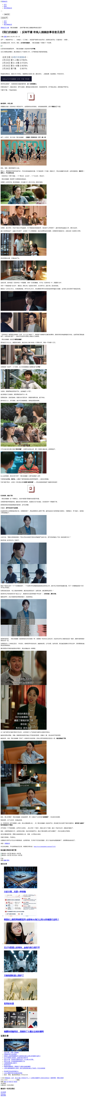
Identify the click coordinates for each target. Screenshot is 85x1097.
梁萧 (5, 36)
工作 (7, 1081)
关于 (5, 4)
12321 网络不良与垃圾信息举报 (13, 1073)
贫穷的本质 (9, 1003)
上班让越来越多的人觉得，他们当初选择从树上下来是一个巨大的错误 (24, 1068)
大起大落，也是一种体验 (15, 891)
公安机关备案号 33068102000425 (40, 1078)
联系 (5, 6)
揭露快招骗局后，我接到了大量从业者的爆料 (24, 1031)
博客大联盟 (60, 1078)
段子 (12, 1081)
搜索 (18, 1079)
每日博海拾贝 (8, 8)
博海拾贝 (3, 27)
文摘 (7, 27)
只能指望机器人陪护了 (14, 975)
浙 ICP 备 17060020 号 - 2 (22, 1078)
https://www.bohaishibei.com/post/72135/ (45, 846)
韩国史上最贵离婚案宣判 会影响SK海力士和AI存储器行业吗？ (31, 919)
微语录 (15, 1081)
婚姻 (5, 860)
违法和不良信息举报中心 (11, 1071)
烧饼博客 (53, 1078)
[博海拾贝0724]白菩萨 (10, 1054)
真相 (10, 1081)
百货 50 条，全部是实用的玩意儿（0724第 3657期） (19, 1059)
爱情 (8, 860)
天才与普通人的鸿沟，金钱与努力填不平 (22, 947)
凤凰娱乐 (7, 843)
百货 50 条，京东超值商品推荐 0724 (14, 1061)
